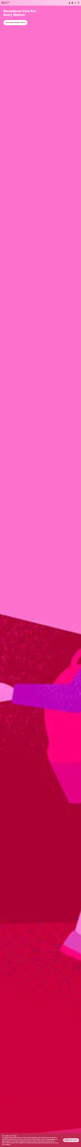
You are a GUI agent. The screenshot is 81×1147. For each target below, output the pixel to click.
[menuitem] (69, 3)
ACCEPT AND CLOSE (71, 1140)
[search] (75, 3)
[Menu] (78, 3)
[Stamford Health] (6, 2)
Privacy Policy (51, 1139)
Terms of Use (5, 1141)
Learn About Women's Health (15, 22)
